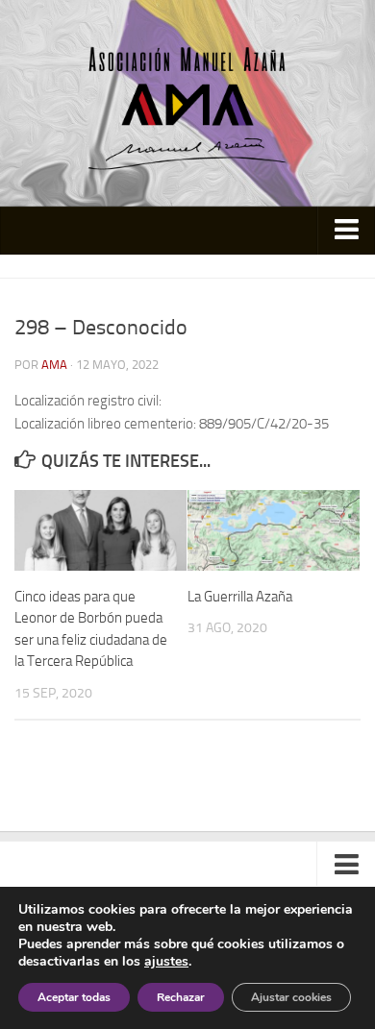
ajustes (166, 961)
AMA (54, 364)
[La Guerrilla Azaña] (274, 530)
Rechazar (181, 997)
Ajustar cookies (291, 997)
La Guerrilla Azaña (240, 596)
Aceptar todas (74, 997)
